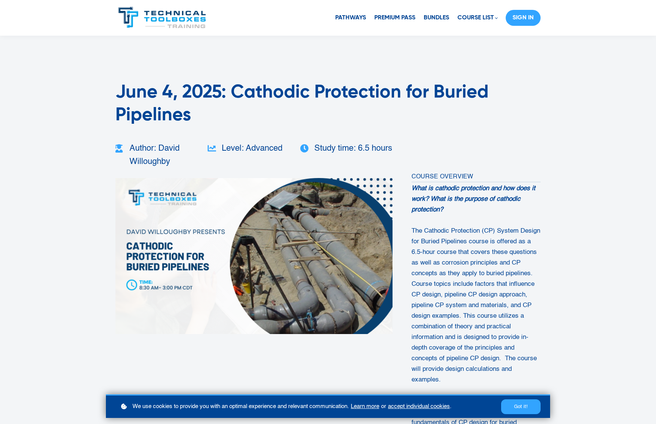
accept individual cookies (419, 406)
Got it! (521, 406)
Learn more (365, 406)
